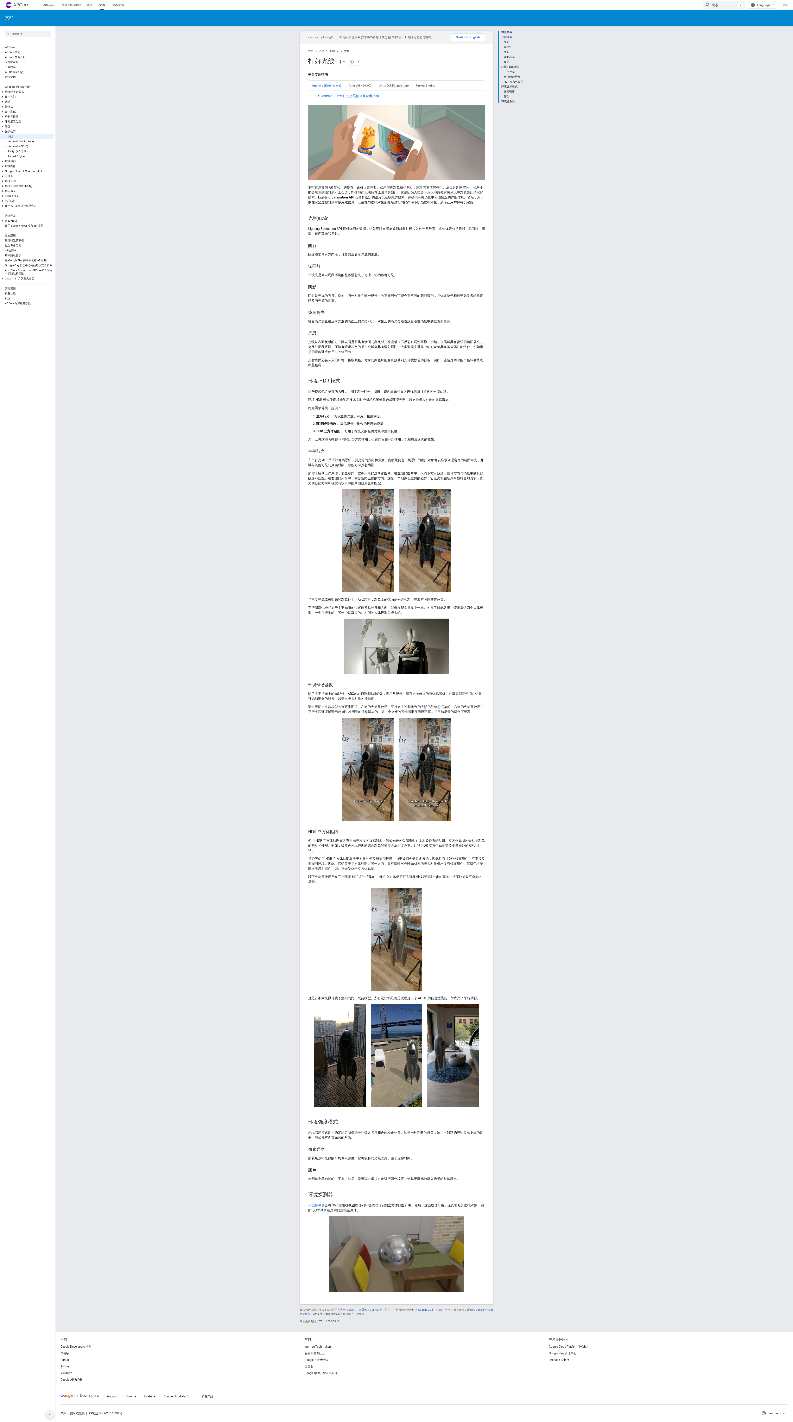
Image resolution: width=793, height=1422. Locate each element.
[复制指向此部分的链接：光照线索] (332, 218)
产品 (321, 51)
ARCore (21, 5)
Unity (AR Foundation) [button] (394, 85)
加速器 (309, 1366)
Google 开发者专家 (317, 1359)
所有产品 (207, 1396)
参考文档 (118, 5)
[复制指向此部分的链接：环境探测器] (337, 1195)
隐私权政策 (77, 1413)
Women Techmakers (318, 1346)
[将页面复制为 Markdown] (352, 61)
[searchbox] (28, 34)
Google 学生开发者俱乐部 (321, 1373)
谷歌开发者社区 (315, 1353)
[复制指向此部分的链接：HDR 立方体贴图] (342, 832)
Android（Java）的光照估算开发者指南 (350, 96)
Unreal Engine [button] (425, 85)
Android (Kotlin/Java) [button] (326, 85)
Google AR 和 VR (71, 1379)
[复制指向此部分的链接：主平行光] (329, 451)
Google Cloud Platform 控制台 (568, 1346)
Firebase (150, 1396)
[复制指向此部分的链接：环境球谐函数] (337, 685)
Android (112, 1396)
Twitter (65, 1366)
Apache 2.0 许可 (427, 1309)
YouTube (66, 1373)
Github (65, 1359)
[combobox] (724, 5)
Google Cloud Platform (178, 1396)
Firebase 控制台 (559, 1359)
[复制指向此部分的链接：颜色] (320, 1170)
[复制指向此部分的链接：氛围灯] (325, 266)
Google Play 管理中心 (562, 1353)
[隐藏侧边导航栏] (50, 1414)
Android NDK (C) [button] (360, 85)
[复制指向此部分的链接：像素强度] (329, 1149)
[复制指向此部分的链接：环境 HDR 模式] (344, 381)
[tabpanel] (396, 96)
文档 (102, 5)
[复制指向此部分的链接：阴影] (320, 246)
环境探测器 (316, 1205)
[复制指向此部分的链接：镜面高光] (329, 312)
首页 (310, 51)
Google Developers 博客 (76, 1346)
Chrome (131, 1396)
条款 (63, 1413)
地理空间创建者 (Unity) (77, 5)
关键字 (65, 1353)
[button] (27, 91)
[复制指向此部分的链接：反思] (320, 333)
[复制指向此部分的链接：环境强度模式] (342, 1122)
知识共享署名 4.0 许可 (364, 1309)
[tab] (326, 85)
